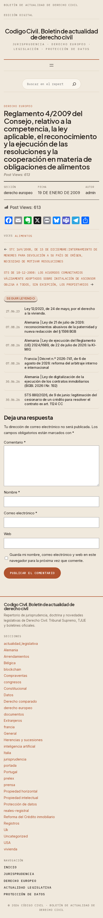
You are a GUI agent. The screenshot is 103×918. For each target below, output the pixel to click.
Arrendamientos (16, 656)
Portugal (10, 772)
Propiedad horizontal (20, 791)
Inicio (10, 867)
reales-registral (16, 811)
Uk (6, 830)
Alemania (11, 650)
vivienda (10, 849)
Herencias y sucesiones (23, 740)
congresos (12, 682)
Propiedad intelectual (21, 798)
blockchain (12, 669)
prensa (9, 785)
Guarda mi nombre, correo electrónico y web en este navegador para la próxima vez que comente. (53, 558)
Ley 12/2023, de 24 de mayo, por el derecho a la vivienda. (59, 311)
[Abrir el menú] (51, 65)
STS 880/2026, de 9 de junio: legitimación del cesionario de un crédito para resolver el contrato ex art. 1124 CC (60, 399)
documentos (14, 714)
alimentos (23, 236)
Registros (11, 823)
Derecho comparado (20, 701)
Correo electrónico (20, 513)
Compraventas (15, 676)
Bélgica (10, 663)
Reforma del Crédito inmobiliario (29, 817)
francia (9, 727)
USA (7, 843)
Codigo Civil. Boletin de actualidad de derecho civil (51, 34)
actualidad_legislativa (21, 643)
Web (7, 534)
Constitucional (15, 688)
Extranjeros (13, 720)
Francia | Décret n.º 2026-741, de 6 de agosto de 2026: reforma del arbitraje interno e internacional (60, 363)
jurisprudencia (15, 759)
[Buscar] (74, 84)
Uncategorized (16, 836)
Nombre (12, 492)
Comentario (15, 442)
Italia (7, 753)
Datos (8, 695)
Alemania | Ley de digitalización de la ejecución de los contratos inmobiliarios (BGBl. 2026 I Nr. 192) (56, 381)
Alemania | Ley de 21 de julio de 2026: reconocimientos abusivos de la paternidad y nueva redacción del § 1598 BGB (60, 326)
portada (10, 765)
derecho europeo (18, 106)
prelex (9, 778)
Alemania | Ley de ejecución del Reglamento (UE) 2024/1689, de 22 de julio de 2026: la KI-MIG (60, 344)
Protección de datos (20, 804)
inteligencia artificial (19, 746)
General (10, 733)
